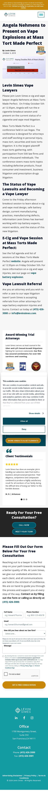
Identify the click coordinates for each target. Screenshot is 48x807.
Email (6, 621)
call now (24, 525)
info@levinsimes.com (24, 313)
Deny (24, 429)
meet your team (24, 532)
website (16, 261)
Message (7, 646)
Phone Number (32, 612)
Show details (34, 413)
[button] (41, 14)
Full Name (8, 612)
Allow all (24, 421)
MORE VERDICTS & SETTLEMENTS (23, 440)
